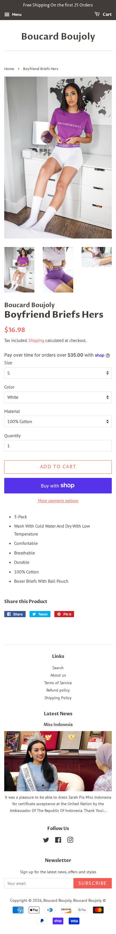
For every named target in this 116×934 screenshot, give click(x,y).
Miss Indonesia (58, 724)
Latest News (58, 714)
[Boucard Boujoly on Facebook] (58, 841)
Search (58, 667)
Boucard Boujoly (58, 36)
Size (8, 362)
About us (58, 675)
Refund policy (58, 690)
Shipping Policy (58, 697)
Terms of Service (58, 682)
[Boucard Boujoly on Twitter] (46, 841)
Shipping (36, 340)
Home (9, 69)
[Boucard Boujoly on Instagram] (70, 841)
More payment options (58, 500)
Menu (16, 14)
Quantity (12, 435)
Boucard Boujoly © (89, 900)
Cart (107, 14)
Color (9, 387)
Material (12, 411)
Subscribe (92, 883)
